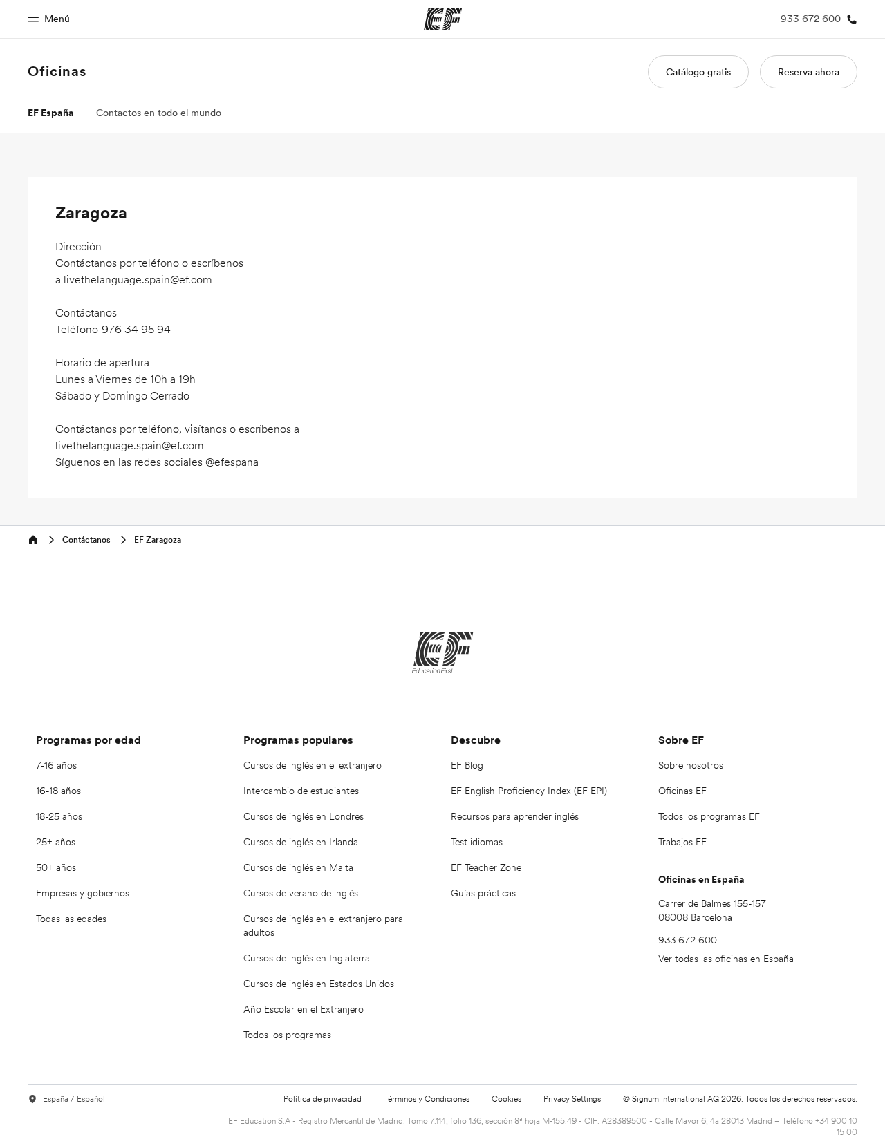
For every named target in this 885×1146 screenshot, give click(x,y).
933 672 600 (687, 940)
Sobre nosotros (690, 765)
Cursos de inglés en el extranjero (312, 765)
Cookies (506, 1099)
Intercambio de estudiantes (301, 791)
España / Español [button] (74, 1099)
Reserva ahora (808, 72)
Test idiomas (477, 842)
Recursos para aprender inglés (515, 816)
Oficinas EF (682, 791)
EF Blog (467, 765)
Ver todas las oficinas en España (726, 959)
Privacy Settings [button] (572, 1099)
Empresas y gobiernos (82, 893)
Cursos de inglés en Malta (298, 867)
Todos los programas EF (709, 816)
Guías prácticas (483, 893)
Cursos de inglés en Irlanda (300, 842)
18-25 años (59, 816)
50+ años (56, 867)
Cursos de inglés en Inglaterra (306, 958)
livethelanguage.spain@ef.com (138, 279)
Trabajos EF (682, 842)
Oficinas (57, 71)
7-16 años (56, 765)
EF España (51, 113)
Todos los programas (287, 1035)
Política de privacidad (322, 1099)
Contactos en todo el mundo (158, 113)
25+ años (55, 842)
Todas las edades (71, 919)
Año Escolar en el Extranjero (303, 1009)
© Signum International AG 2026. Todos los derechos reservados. (740, 1099)
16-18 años (58, 791)
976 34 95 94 (136, 329)
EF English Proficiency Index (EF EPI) (529, 791)
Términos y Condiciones (426, 1099)
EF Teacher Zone (486, 867)
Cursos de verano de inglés (300, 893)
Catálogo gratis (698, 72)
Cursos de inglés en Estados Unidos (318, 983)
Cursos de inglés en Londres (303, 816)
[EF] (443, 652)
